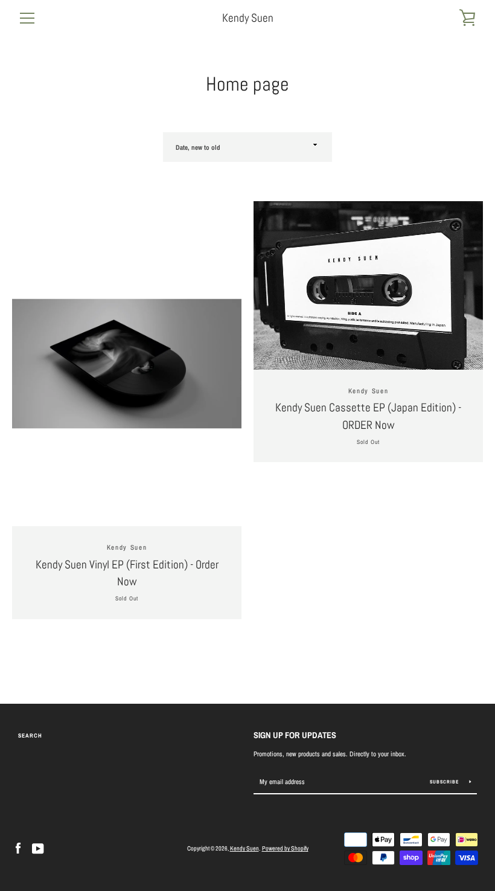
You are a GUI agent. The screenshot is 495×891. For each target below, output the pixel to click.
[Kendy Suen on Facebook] (18, 848)
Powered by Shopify (285, 848)
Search (30, 735)
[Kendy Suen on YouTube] (38, 848)
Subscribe (445, 782)
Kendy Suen (247, 18)
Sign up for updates (295, 735)
